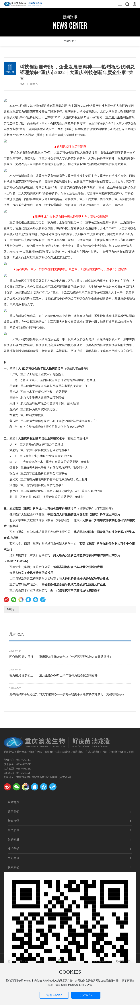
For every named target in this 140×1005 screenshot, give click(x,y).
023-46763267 (23, 768)
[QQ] (34, 786)
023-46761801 (23, 760)
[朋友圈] (21, 599)
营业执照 (120, 961)
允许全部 (86, 995)
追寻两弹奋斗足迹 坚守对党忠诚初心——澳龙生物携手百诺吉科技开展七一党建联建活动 (66, 694)
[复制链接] (43, 599)
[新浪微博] (6, 599)
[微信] (13, 599)
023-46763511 (23, 773)
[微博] (7, 786)
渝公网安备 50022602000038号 (77, 961)
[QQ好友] (28, 599)
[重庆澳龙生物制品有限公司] (23, 3)
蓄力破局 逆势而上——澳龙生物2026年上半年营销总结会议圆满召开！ (54, 675)
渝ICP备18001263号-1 (103, 961)
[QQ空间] (35, 599)
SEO (128, 961)
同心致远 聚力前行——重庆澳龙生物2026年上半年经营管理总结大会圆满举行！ (60, 656)
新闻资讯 (70, 17)
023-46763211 (23, 764)
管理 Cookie (54, 995)
